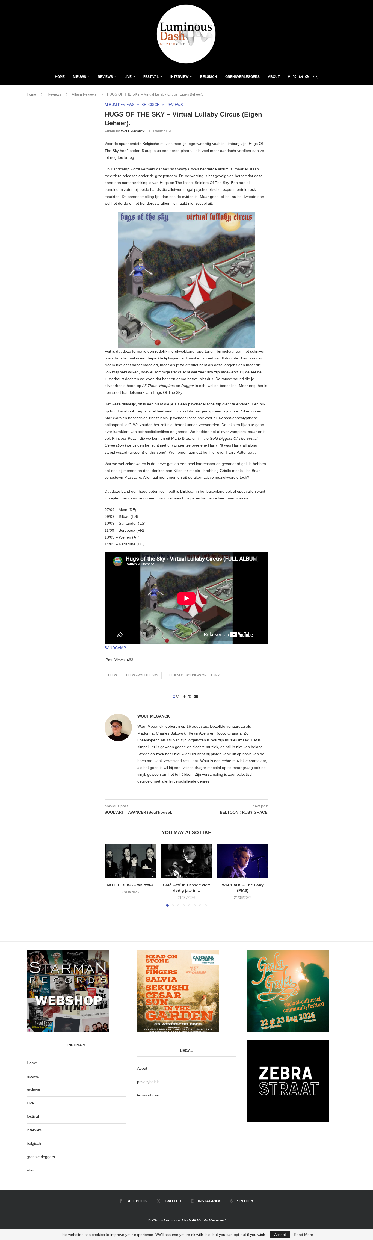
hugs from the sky (142, 675)
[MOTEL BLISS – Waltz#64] (130, 861)
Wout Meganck (133, 131)
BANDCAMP (115, 648)
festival (33, 1116)
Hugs (112, 675)
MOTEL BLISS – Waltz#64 (130, 885)
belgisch (34, 1143)
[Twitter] (295, 77)
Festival (151, 77)
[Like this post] (178, 696)
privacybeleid (148, 1082)
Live (128, 77)
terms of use (148, 1095)
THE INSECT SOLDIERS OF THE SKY (193, 675)
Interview (179, 77)
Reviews (105, 77)
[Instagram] (301, 77)
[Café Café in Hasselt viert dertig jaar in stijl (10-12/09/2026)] (186, 861)
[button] (112, 875)
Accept (280, 1234)
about (32, 1170)
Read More (303, 1234)
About (274, 77)
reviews (33, 1089)
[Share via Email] (196, 696)
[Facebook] (289, 77)
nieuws (79, 77)
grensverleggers (41, 1157)
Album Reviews (84, 94)
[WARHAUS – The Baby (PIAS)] (242, 861)
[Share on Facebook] (184, 696)
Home (60, 77)
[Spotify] (307, 77)
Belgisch (208, 77)
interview (34, 1130)
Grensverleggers (242, 77)
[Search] (315, 77)
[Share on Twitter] (190, 696)
